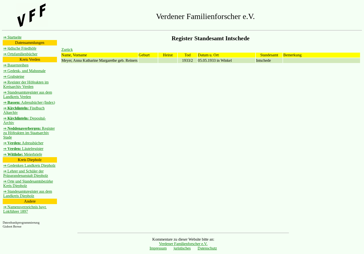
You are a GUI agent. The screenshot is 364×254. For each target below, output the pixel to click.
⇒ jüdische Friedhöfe (19, 48)
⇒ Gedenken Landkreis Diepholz (29, 165)
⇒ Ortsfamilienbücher (20, 54)
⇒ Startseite (12, 37)
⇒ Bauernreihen (15, 65)
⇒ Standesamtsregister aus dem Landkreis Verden (27, 94)
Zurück (67, 49)
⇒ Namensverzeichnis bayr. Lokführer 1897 (25, 209)
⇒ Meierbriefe (22, 154)
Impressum (158, 248)
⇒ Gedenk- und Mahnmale (24, 71)
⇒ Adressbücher (23, 143)
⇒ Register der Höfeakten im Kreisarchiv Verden (26, 84)
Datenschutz (207, 248)
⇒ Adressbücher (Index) (29, 102)
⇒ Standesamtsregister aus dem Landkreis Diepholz (27, 193)
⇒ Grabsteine (13, 76)
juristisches (182, 248)
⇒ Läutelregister (23, 149)
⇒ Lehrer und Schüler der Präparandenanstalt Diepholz (25, 173)
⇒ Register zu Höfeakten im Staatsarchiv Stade (29, 132)
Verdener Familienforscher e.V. (183, 244)
